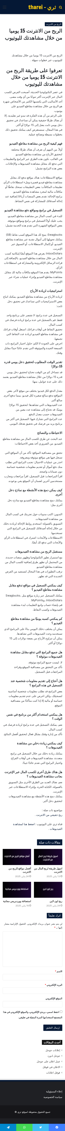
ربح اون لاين (56, 901)
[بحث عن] (60, 8)
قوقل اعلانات (53, 1072)
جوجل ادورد (53, 1055)
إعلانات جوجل (53, 1050)
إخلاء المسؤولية (54, 1091)
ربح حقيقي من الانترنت (49, 815)
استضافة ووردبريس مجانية (17, 901)
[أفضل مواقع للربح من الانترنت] (17, 857)
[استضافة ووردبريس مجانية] (17, 890)
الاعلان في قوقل (51, 1067)
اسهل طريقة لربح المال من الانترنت (48, 870)
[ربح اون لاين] (48, 890)
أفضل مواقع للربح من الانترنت (19, 870)
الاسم (58, 971)
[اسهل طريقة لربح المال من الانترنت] (48, 857)
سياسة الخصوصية (53, 1097)
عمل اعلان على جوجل (48, 1061)
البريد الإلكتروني (53, 984)
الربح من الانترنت (53, 24)
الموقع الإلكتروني (54, 998)
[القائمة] (4, 8)
